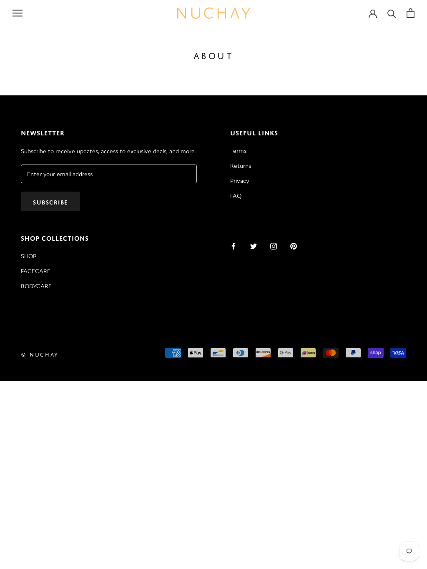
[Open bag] (410, 13)
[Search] (391, 13)
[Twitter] (253, 245)
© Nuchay (40, 354)
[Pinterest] (293, 245)
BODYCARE (36, 286)
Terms (238, 151)
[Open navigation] (18, 13)
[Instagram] (273, 245)
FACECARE (35, 271)
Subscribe (50, 201)
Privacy (239, 181)
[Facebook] (233, 245)
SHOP (28, 256)
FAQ (235, 196)
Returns (240, 166)
